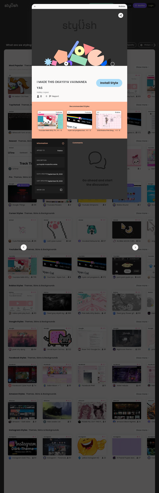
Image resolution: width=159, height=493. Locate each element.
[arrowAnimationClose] (24, 247)
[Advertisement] (10, 246)
